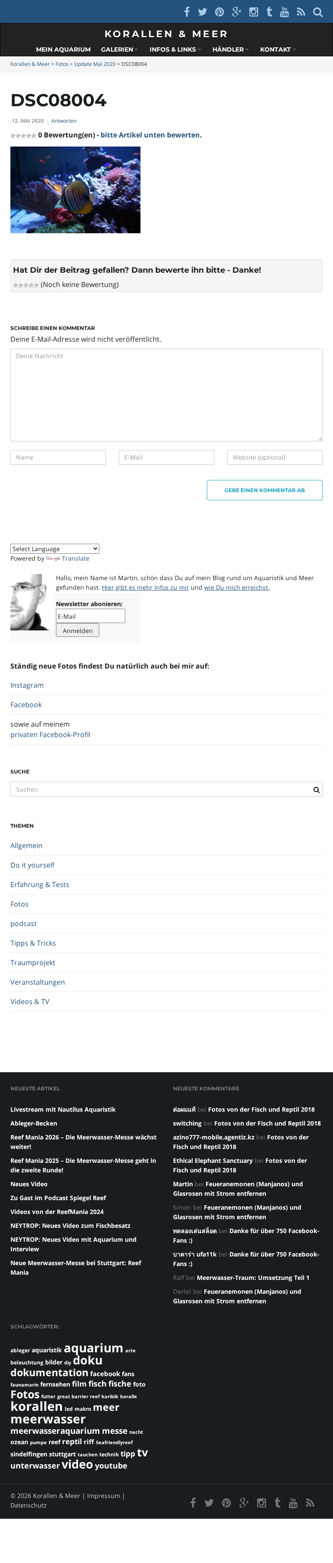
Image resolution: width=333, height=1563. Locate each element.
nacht (136, 1432)
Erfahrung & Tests (39, 884)
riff (89, 1441)
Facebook (26, 704)
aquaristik (47, 1350)
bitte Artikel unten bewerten (150, 135)
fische (119, 1383)
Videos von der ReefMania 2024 (57, 1211)
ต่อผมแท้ (184, 1109)
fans (128, 1374)
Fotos (19, 904)
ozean (19, 1442)
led (69, 1409)
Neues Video (29, 1184)
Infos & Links (174, 49)
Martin (183, 1184)
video (77, 1464)
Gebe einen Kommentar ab (265, 490)
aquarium (94, 1347)
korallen (36, 1406)
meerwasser (48, 1418)
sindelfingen (28, 1454)
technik (109, 1454)
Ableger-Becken (33, 1123)
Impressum (103, 1495)
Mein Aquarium (63, 49)
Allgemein (26, 845)
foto (139, 1384)
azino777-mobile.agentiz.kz (214, 1137)
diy (67, 1363)
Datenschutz (28, 1505)
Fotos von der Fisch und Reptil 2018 (261, 1109)
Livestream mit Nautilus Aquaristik (63, 1109)
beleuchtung (26, 1362)
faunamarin (24, 1385)
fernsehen (55, 1384)
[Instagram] (253, 11)
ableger (20, 1350)
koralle (128, 1396)
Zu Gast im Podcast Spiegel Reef (58, 1198)
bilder (53, 1362)
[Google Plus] (237, 11)
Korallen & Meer (166, 34)
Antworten (63, 120)
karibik (109, 1396)
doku (88, 1360)
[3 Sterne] (26, 285)
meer (106, 1407)
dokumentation (49, 1372)
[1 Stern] (15, 285)
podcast (23, 923)
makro (83, 1409)
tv (142, 1452)
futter (48, 1396)
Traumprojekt (33, 962)
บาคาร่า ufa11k (195, 1254)
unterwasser (35, 1465)
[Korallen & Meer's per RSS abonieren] (301, 11)
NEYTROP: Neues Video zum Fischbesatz (70, 1225)
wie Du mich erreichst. (237, 587)
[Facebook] (187, 11)
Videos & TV (29, 1001)
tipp (128, 1454)
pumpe (38, 1442)
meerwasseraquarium (55, 1430)
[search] (318, 11)
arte (130, 1351)
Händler (228, 49)
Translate (75, 558)
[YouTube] (284, 11)
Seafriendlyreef (114, 1442)
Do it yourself (32, 865)
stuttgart (62, 1454)
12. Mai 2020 (28, 120)
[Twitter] (202, 11)
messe (114, 1430)
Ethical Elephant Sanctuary (213, 1160)
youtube (111, 1465)
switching (187, 1123)
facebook (105, 1373)
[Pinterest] (219, 11)
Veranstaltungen (37, 982)
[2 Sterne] (20, 285)
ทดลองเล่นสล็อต (195, 1231)
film (79, 1384)
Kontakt (276, 49)
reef (54, 1442)
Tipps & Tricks (33, 943)
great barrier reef (78, 1396)
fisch (97, 1383)
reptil (72, 1441)
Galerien (118, 49)
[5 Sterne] (36, 285)
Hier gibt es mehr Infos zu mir (145, 587)
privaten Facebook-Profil (50, 734)
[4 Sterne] (31, 285)
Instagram (27, 685)
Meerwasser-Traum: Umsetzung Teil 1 (253, 1277)
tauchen (88, 1455)
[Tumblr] (269, 11)
